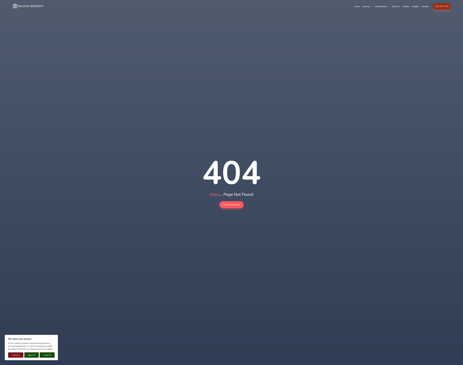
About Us (396, 6)
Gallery (406, 6)
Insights (415, 6)
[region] (31, 347)
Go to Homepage (231, 204)
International (381, 6)
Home (357, 6)
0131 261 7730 (441, 6)
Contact (425, 6)
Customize (16, 355)
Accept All (47, 355)
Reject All (31, 355)
